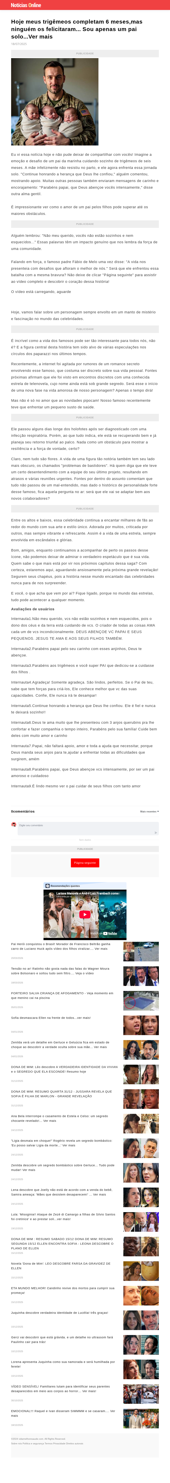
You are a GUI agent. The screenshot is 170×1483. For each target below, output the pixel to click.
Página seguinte (85, 862)
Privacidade (59, 1443)
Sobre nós (16, 1443)
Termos (48, 1443)
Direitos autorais (74, 1443)
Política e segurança (33, 1443)
